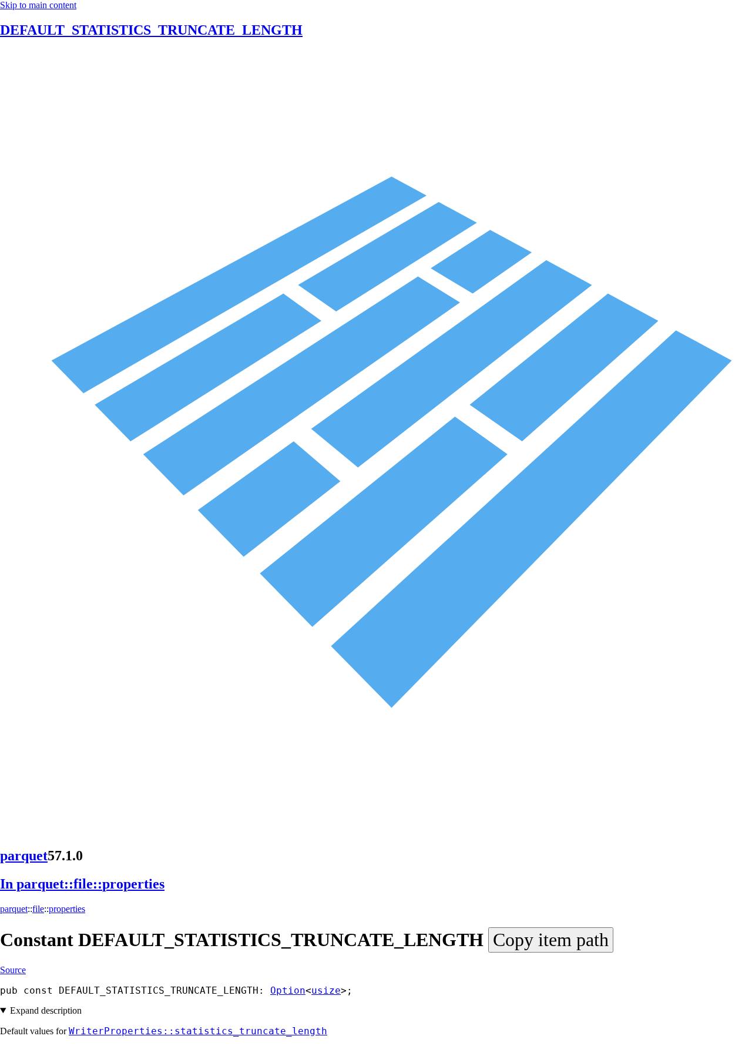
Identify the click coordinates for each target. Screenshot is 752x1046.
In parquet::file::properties (82, 883)
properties (67, 909)
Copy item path (551, 939)
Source (13, 970)
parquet (24, 855)
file (38, 909)
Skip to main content (38, 5)
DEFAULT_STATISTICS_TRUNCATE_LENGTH (151, 30)
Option (288, 990)
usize (326, 990)
